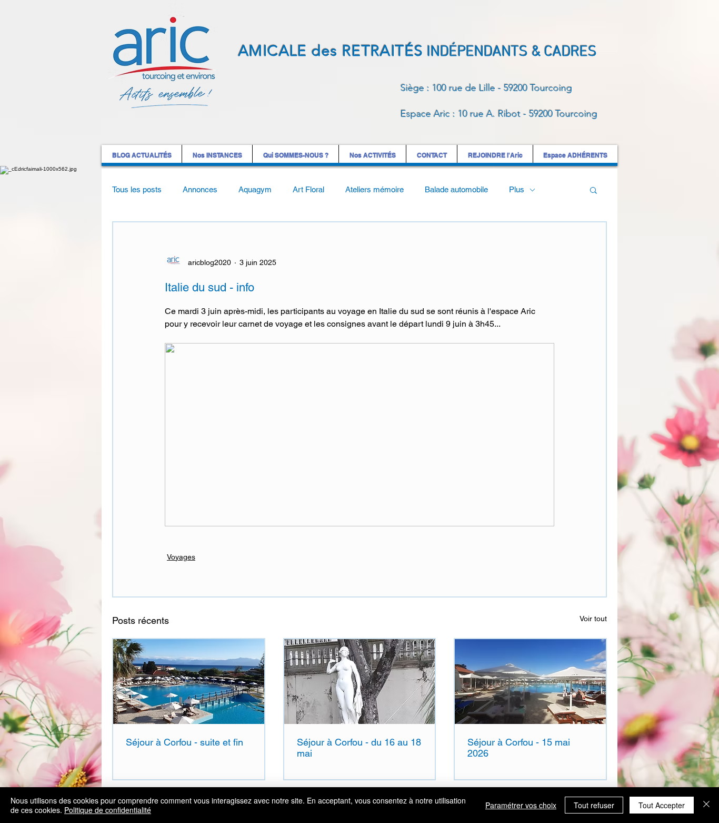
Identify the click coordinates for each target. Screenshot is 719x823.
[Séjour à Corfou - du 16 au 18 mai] (359, 681)
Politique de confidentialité (107, 810)
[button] (593, 189)
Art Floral (308, 189)
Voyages (181, 557)
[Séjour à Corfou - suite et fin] (188, 681)
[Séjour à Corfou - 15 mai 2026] (530, 681)
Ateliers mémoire (374, 189)
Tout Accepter (661, 805)
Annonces (200, 189)
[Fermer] (706, 805)
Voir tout (593, 618)
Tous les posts (137, 189)
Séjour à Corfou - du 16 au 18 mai (359, 748)
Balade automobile (456, 189)
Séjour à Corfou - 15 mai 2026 (518, 748)
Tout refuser (594, 805)
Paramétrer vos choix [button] (520, 805)
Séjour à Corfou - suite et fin (184, 742)
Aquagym (255, 189)
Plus (516, 189)
